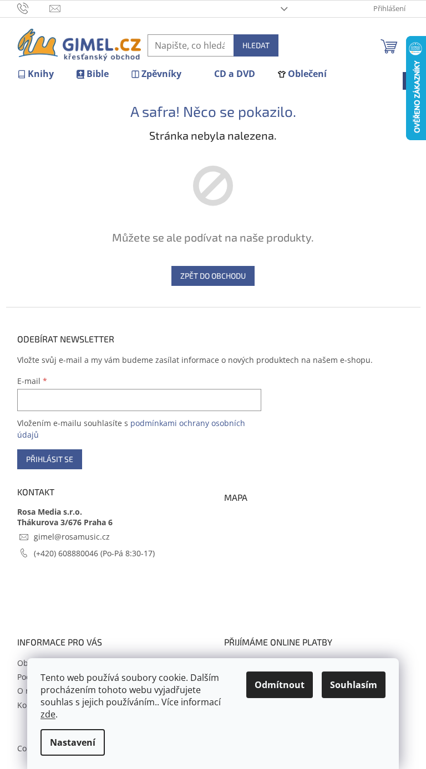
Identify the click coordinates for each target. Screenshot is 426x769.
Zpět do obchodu (213, 275)
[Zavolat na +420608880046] (33, 8)
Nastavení (72, 742)
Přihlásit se (49, 459)
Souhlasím (353, 685)
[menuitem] (35, 74)
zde (47, 714)
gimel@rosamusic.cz (72, 536)
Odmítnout (280, 685)
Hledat (256, 45)
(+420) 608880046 (67, 553)
